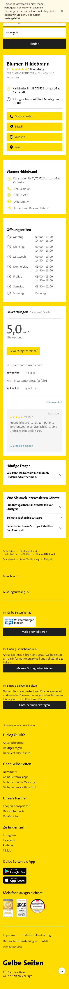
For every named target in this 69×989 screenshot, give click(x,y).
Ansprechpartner (13, 743)
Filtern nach (53, 402)
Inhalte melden (12, 947)
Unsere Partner (15, 798)
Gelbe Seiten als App (16, 777)
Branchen (9, 576)
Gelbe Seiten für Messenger (20, 782)
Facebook (9, 840)
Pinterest (9, 845)
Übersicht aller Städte (16, 753)
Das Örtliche (10, 816)
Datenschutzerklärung (36, 935)
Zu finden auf (13, 827)
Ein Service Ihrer (17, 974)
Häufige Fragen (12, 748)
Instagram (9, 835)
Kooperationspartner (16, 806)
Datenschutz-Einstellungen (20, 941)
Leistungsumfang (14, 592)
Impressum (10, 935)
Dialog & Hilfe (14, 734)
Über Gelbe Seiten (17, 764)
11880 (27, 417)
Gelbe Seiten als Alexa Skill (19, 787)
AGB (45, 941)
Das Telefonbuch (13, 811)
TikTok (7, 850)
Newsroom (10, 772)
